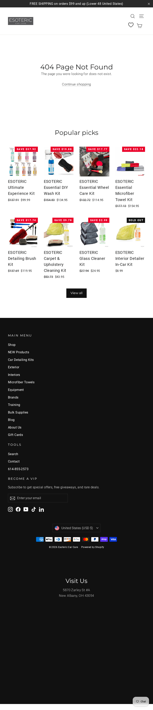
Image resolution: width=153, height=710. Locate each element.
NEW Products (18, 352)
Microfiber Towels (21, 382)
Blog (11, 420)
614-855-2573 (18, 469)
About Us (14, 427)
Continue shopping (76, 84)
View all (76, 293)
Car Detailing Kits (21, 360)
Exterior (13, 367)
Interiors (14, 375)
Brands (13, 397)
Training (14, 405)
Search (13, 454)
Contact (14, 461)
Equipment (16, 390)
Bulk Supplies (18, 412)
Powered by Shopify (92, 547)
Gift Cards (15, 435)
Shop (12, 345)
